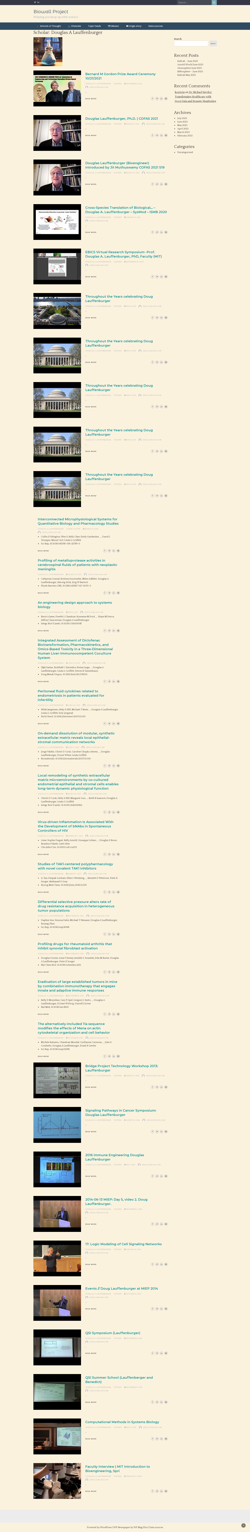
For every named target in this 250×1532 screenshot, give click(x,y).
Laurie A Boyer (73, 529)
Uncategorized (185, 152)
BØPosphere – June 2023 (190, 71)
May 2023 (182, 125)
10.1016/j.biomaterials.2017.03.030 (73, 758)
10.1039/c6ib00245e (71, 805)
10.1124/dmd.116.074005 (75, 674)
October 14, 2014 (133, 1294)
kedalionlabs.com (99, 87)
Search (178, 39)
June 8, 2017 (73, 612)
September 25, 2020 (135, 262)
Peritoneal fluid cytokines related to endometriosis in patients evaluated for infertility (71, 695)
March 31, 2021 (132, 124)
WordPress (106, 1527)
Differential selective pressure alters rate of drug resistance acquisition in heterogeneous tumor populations (76, 906)
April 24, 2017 (74, 705)
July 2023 (182, 118)
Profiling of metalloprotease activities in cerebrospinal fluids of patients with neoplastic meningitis (77, 565)
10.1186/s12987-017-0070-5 (77, 585)
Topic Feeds (94, 26)
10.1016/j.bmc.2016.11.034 (74, 885)
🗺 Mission (113, 26)
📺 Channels (74, 26)
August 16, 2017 (74, 574)
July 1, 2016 (130, 1165)
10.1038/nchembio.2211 (69, 965)
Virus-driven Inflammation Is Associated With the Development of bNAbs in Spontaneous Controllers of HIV (75, 826)
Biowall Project (50, 11)
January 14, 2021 (133, 217)
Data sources (155, 26)
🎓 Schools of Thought (49, 26)
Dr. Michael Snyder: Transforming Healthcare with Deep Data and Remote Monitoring (195, 96)
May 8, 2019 (131, 306)
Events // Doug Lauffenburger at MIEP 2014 (121, 1289)
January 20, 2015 (133, 1249)
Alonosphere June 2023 (189, 68)
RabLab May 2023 (186, 75)
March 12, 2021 (132, 173)
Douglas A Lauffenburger (98, 84)
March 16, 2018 (91, 529)
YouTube (118, 84)
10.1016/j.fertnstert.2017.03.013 (70, 716)
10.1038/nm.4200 (60, 1007)
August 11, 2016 (132, 1076)
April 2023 (183, 128)
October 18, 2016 (75, 1038)
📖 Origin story (133, 26)
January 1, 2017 (74, 874)
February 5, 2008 (134, 1476)
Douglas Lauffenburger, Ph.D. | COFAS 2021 (121, 119)
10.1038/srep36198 (59, 927)
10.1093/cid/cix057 (67, 847)
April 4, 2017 (73, 747)
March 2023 (183, 132)
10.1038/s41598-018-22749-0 (65, 543)
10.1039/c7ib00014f (71, 623)
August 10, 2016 (133, 1120)
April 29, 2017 (74, 663)
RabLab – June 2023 (187, 61)
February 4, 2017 (75, 836)
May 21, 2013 (131, 1427)
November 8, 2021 (134, 84)
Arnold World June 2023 (190, 64)
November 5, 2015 (134, 1209)
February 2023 (185, 135)
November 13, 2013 (134, 1338)
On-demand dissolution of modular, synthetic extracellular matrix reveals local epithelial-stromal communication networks (76, 737)
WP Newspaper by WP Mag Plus (130, 1527)
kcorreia (180, 92)
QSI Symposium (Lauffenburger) (112, 1333)
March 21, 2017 (74, 794)
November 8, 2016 (76, 916)
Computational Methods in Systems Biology (122, 1422)
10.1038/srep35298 (60, 1049)
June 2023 (182, 121)
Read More (90, 99)
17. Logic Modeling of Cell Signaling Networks (123, 1244)
